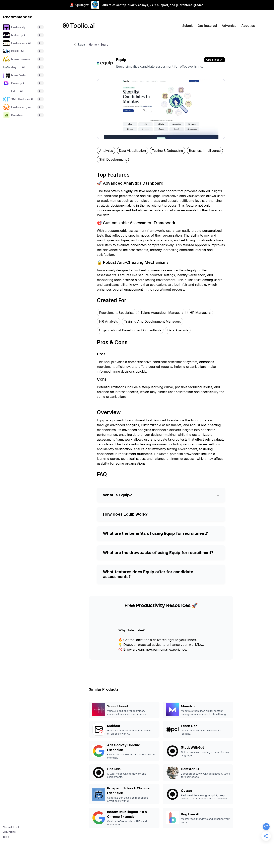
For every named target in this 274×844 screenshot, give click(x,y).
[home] (79, 25)
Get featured (207, 26)
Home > (94, 44)
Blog (6, 836)
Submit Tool (11, 827)
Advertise (9, 832)
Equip (104, 44)
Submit (187, 26)
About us (248, 26)
